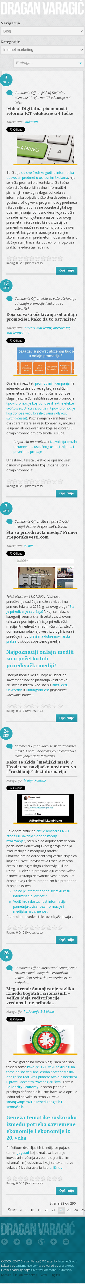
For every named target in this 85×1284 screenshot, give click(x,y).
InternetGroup (67, 1261)
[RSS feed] (4, 1241)
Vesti (44, 1275)
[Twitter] (16, 1241)
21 (53, 1210)
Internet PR (61, 328)
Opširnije (66, 270)
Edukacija (31, 122)
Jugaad (23, 1152)
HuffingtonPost (37, 690)
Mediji (28, 545)
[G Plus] (53, 1241)
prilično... (56, 1167)
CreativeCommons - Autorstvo (51, 1270)
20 (46, 1210)
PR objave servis (26, 1275)
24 (76, 1210)
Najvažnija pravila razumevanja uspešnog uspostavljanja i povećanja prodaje (45, 446)
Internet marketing (37, 328)
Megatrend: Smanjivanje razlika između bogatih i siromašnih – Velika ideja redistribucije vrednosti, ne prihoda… (40, 995)
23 (69, 1210)
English (55, 1275)
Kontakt (6, 1275)
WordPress (66, 1266)
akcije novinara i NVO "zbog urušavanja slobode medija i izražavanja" (37, 836)
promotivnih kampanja (52, 383)
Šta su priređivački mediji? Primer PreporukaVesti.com (41, 534)
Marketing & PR (17, 333)
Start (12, 1209)
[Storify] (41, 1241)
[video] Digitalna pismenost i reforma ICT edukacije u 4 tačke (39, 111)
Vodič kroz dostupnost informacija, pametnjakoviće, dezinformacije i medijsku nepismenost (40, 906)
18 (32, 1210)
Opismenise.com (27, 1266)
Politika (40, 780)
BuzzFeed (59, 685)
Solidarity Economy (22, 1087)
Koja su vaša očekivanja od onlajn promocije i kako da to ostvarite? (41, 316)
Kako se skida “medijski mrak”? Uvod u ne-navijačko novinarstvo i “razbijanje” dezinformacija (41, 766)
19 (39, 1210)
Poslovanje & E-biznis (39, 1011)
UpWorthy (14, 690)
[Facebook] (29, 1241)
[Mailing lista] (66, 1241)
